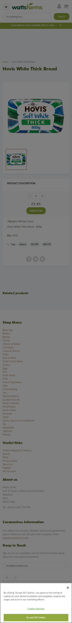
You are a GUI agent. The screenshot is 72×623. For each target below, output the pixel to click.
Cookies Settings (36, 608)
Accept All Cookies (35, 617)
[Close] (68, 587)
